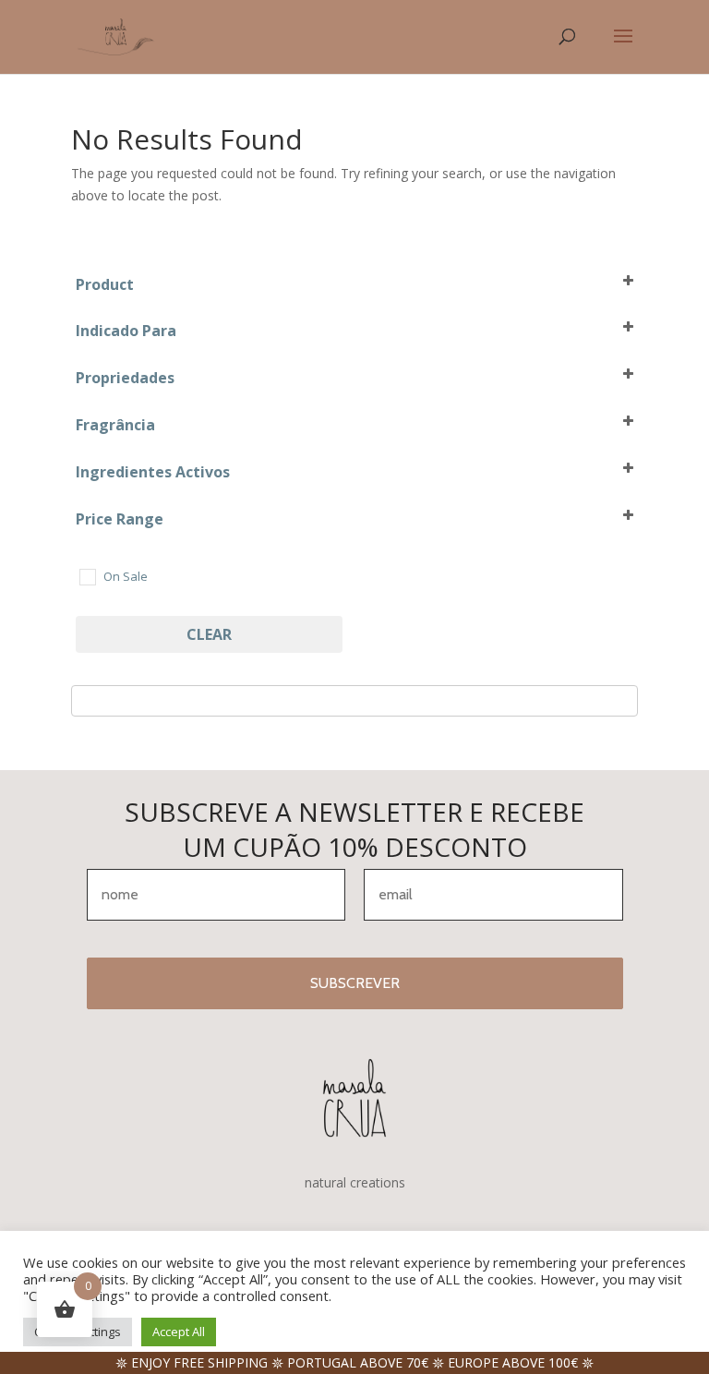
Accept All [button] (178, 1331)
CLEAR (209, 634)
